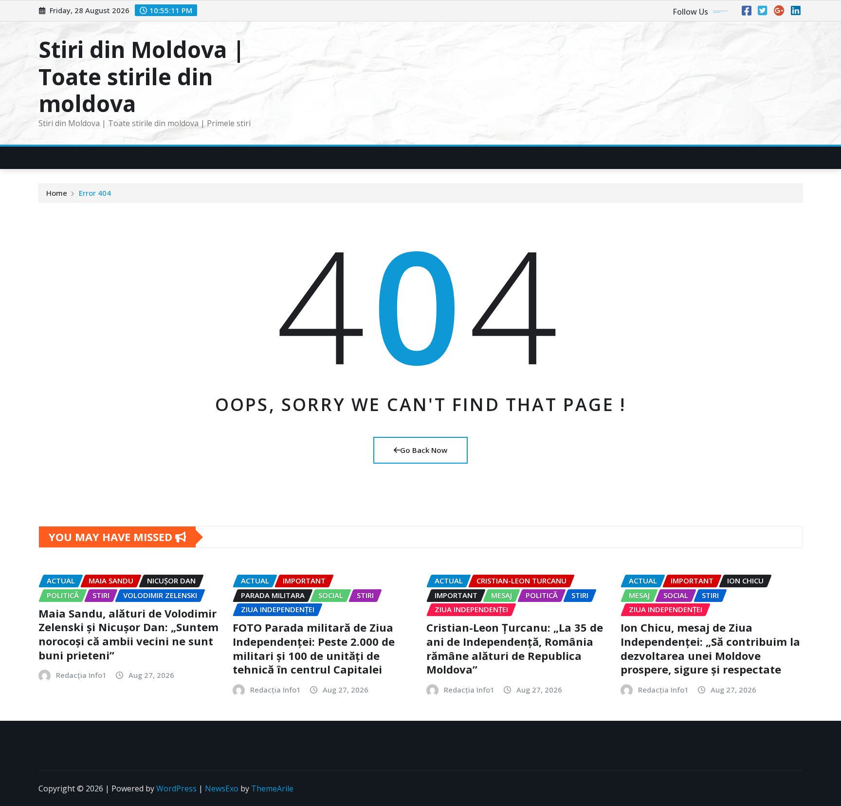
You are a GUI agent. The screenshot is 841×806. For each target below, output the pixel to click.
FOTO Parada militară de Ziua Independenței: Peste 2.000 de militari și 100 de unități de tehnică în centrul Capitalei (314, 648)
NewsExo (221, 788)
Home (56, 193)
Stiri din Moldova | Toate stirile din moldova (141, 76)
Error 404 (95, 193)
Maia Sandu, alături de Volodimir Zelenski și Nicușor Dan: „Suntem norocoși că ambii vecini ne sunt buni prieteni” (128, 634)
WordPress (176, 788)
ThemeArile (272, 788)
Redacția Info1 (81, 675)
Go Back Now (423, 450)
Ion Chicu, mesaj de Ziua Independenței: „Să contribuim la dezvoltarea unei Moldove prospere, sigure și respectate (710, 648)
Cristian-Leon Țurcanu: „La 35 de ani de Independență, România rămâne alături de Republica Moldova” (514, 648)
